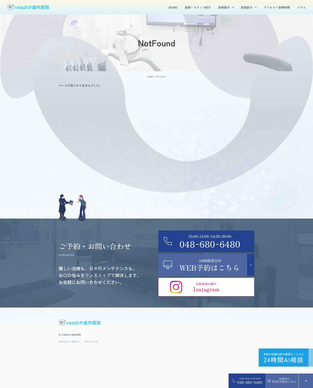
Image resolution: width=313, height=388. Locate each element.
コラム (301, 7)
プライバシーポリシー (69, 342)
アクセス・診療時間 (277, 7)
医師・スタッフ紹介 (198, 7)
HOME (173, 7)
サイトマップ (91, 342)
